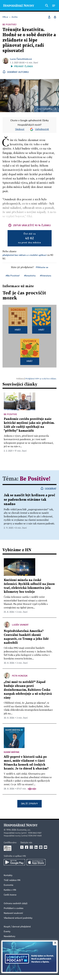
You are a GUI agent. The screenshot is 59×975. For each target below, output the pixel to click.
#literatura (45, 275)
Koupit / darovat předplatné (17, 927)
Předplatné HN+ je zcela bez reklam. (40, 378)
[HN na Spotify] (40, 847)
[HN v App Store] (36, 862)
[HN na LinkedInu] (36, 847)
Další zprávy (29, 803)
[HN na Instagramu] (31, 847)
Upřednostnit (42, 129)
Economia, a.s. (24, 830)
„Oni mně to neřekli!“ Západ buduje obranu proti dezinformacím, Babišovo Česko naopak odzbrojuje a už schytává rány (28, 690)
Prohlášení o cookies (13, 908)
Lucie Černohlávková (21, 59)
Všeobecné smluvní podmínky (18, 918)
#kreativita (30, 275)
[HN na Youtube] (45, 847)
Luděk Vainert (20, 624)
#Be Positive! (13, 275)
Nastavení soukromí (13, 913)
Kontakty (8, 875)
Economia (8, 885)
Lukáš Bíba (47, 109)
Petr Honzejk (20, 675)
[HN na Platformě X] (21, 847)
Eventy (7, 931)
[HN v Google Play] (14, 862)
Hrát (18, 329)
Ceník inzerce (10, 895)
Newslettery (9, 936)
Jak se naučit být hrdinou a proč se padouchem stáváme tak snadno (29, 500)
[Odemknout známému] (54, 17)
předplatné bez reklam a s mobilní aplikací (25, 255)
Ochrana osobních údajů (15, 903)
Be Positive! (35, 479)
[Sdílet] (49, 17)
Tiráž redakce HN (12, 880)
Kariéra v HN (10, 890)
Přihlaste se (42, 267)
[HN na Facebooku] (26, 847)
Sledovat (19, 129)
